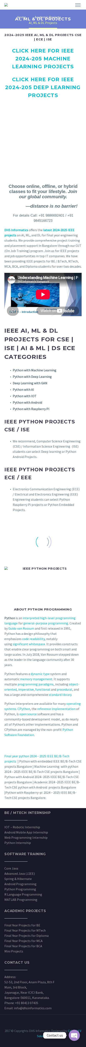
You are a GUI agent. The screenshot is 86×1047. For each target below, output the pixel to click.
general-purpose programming (45, 623)
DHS (58, 11)
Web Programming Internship (26, 837)
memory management (36, 679)
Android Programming (20, 884)
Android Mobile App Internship (26, 832)
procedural (64, 689)
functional (42, 689)
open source (28, 714)
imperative (26, 689)
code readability (33, 639)
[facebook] (32, 1026)
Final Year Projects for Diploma (26, 935)
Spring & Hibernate (18, 879)
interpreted (31, 618)
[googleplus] (48, 1026)
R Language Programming (23, 894)
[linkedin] (37, 1026)
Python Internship (17, 843)
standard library (60, 695)
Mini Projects (13, 951)
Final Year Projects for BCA (23, 946)
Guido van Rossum (21, 628)
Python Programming (20, 889)
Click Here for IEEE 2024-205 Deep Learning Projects (43, 87)
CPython (24, 709)
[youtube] (54, 1026)
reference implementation (56, 709)
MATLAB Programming (20, 899)
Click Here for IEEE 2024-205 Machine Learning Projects (43, 59)
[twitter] (43, 1026)
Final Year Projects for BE (22, 925)
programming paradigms (36, 684)
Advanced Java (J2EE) (19, 873)
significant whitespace (29, 644)
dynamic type (40, 674)
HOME (43, 11)
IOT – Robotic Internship (22, 827)
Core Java (11, 868)
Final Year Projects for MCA (23, 941)
